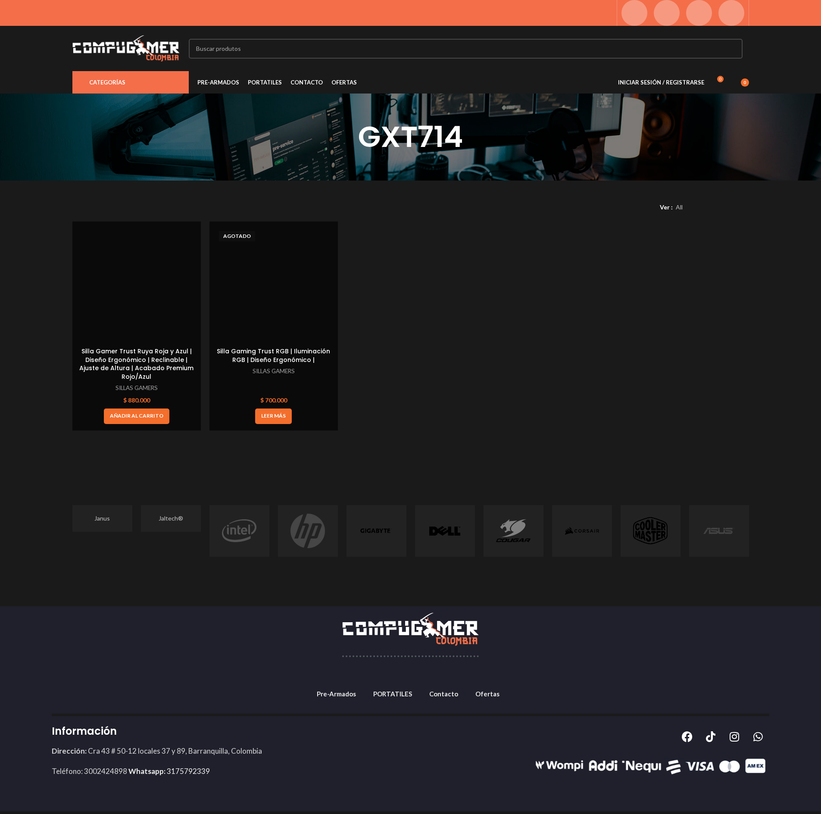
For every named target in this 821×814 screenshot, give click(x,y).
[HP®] (308, 531)
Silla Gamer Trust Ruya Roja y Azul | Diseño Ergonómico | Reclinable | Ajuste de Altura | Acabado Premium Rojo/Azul (136, 364)
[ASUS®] (719, 531)
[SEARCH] (733, 49)
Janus (102, 518)
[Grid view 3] (731, 207)
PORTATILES (392, 694)
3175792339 (169, 771)
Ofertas (487, 694)
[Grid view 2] (717, 207)
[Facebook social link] (634, 13)
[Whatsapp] (758, 737)
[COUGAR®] (513, 531)
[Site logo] (126, 47)
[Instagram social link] (667, 13)
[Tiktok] (710, 737)
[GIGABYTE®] (376, 531)
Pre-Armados (336, 694)
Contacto (443, 694)
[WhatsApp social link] (699, 13)
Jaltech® (171, 518)
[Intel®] (239, 531)
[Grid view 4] (745, 207)
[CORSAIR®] (582, 531)
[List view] (704, 207)
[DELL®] (445, 531)
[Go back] (347, 137)
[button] (136, 416)
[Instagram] (734, 737)
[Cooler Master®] (651, 531)
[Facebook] (687, 737)
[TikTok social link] (731, 13)
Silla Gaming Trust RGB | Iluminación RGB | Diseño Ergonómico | (273, 355)
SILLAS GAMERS (137, 387)
